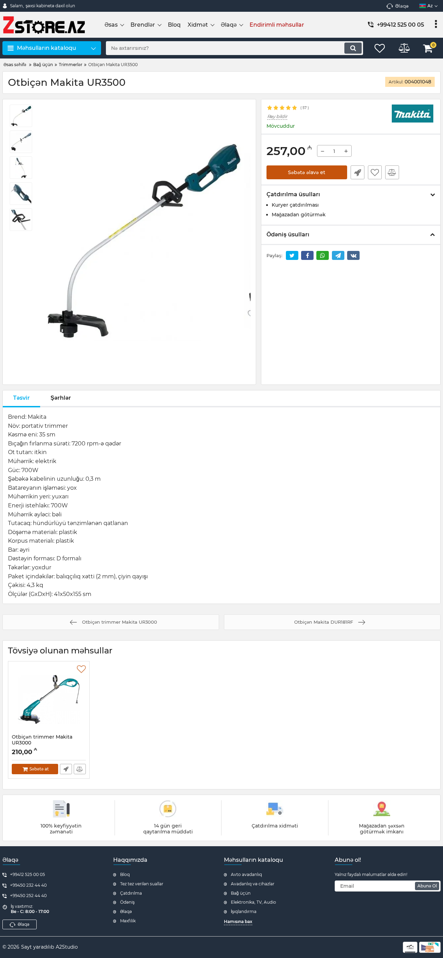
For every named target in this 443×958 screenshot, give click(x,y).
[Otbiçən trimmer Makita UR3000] (49, 699)
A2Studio (67, 947)
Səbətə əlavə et (306, 172)
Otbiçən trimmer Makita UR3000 (42, 743)
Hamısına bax (238, 921)
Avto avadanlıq (246, 874)
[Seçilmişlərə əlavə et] (375, 172)
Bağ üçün (241, 893)
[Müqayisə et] (392, 172)
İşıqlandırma (243, 911)
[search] (353, 48)
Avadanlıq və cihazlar (252, 883)
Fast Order (357, 172)
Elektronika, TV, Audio (253, 902)
